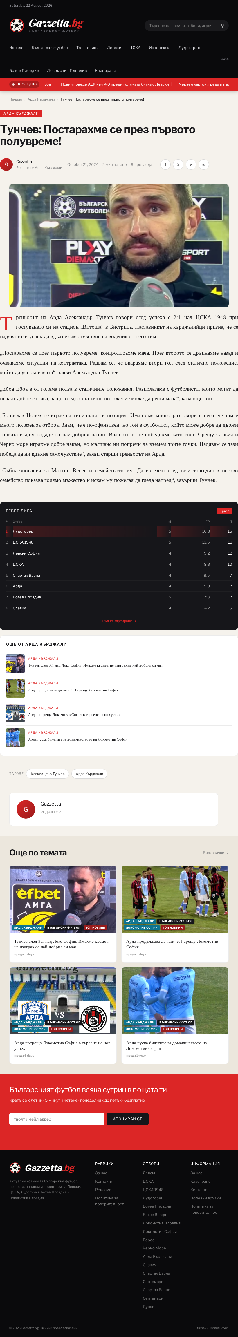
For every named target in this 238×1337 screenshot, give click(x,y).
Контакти (103, 1181)
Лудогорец (189, 47)
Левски (114, 47)
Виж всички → (216, 852)
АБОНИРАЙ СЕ (128, 1119)
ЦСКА (135, 47)
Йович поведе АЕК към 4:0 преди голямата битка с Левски (85, 84)
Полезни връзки (205, 1198)
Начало (16, 47)
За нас (101, 1172)
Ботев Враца (154, 1214)
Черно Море (154, 1248)
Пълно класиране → (119, 621)
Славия (149, 1264)
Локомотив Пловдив (67, 70)
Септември (153, 1281)
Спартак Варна (156, 1273)
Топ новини (87, 47)
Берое (149, 1240)
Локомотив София (160, 1231)
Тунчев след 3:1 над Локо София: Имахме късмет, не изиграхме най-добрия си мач (95, 665)
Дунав (148, 1306)
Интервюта (160, 47)
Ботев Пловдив (24, 70)
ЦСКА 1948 (153, 1189)
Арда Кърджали (41, 99)
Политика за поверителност (109, 1201)
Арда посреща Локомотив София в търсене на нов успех (74, 714)
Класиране (105, 70)
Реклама (103, 1189)
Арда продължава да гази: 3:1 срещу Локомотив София (73, 690)
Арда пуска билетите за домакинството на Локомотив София (77, 739)
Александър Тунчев (47, 774)
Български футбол (50, 47)
